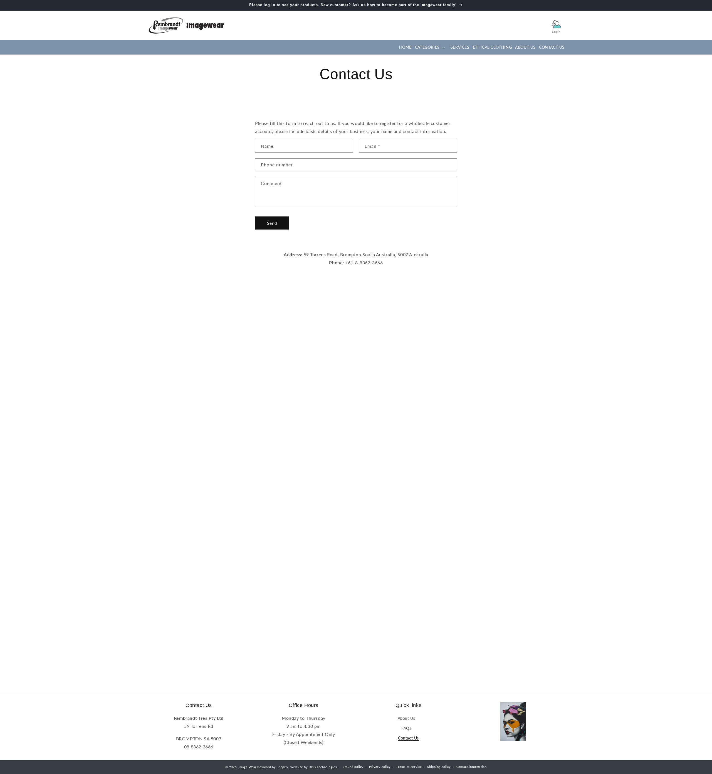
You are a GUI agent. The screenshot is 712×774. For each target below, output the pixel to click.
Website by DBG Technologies (313, 767)
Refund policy (353, 766)
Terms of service (409, 766)
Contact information (471, 766)
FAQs (406, 728)
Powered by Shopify (272, 767)
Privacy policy (380, 766)
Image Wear (247, 767)
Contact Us (408, 738)
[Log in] (556, 25)
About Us (406, 718)
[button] (429, 47)
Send (272, 223)
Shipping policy (439, 766)
